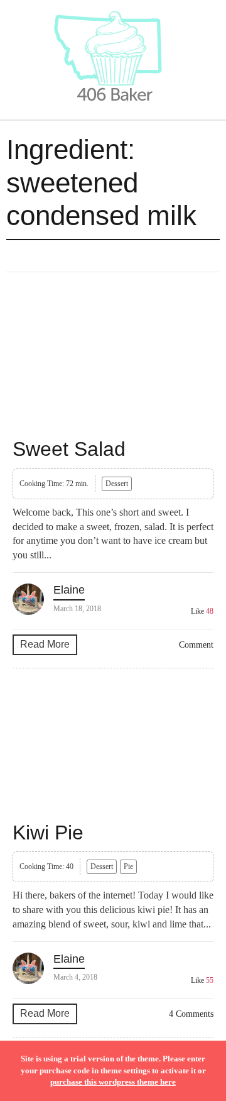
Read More (45, 644)
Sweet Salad (69, 449)
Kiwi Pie (48, 832)
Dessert (116, 483)
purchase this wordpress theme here (113, 1082)
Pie (128, 866)
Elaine (69, 590)
